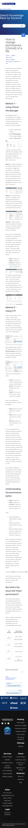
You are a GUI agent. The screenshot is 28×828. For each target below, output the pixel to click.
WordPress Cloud (20, 760)
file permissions (10, 679)
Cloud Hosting (20, 757)
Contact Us (20, 779)
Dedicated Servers (7, 763)
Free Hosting (20, 734)
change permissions (11, 678)
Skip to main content (5, 9)
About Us (20, 776)
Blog (20, 782)
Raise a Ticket (7, 798)
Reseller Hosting (21, 731)
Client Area (7, 800)
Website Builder (7, 757)
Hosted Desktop (7, 773)
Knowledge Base (7, 806)
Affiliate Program (7, 776)
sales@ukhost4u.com (7, 795)
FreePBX (7, 760)
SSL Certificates (7, 770)
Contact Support (7, 803)
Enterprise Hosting (20, 728)
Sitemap (20, 746)
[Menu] (23, 35)
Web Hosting (20, 722)
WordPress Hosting (20, 725)
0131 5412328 (7, 793)
